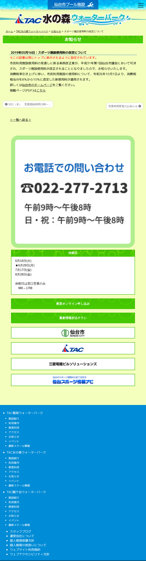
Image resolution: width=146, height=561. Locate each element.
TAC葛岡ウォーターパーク (25, 413)
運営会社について (22, 536)
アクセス (14, 432)
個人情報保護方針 (22, 540)
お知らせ (14, 437)
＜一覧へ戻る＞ (20, 120)
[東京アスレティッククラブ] (73, 348)
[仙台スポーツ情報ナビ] (73, 380)
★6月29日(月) (24, 265)
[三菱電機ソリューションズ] (73, 364)
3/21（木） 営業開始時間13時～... (29, 104)
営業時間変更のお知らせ (123, 106)
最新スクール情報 (19, 446)
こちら (41, 90)
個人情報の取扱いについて (28, 545)
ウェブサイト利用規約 (25, 550)
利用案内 (14, 423)
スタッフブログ (20, 531)
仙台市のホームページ (37, 85)
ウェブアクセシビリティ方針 (29, 554)
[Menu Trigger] (140, 5)
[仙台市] (73, 333)
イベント (14, 441)
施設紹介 (14, 418)
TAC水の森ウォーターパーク (26, 452)
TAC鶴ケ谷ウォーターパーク (26, 492)
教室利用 (14, 427)
